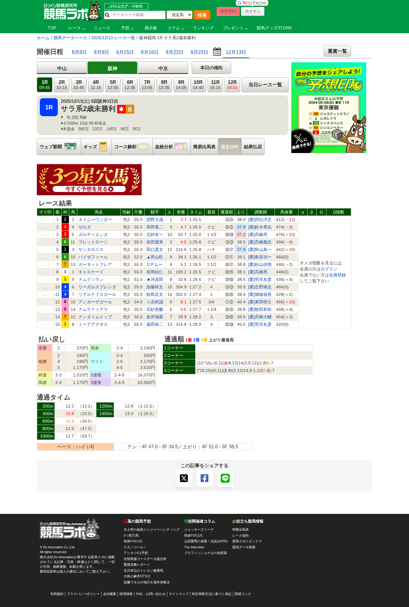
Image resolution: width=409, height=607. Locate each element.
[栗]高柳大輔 (260, 316)
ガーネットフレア (95, 264)
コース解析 (133, 146)
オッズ (97, 146)
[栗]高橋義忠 (260, 242)
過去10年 (230, 146)
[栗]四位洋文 (260, 219)
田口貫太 (154, 249)
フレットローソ (93, 242)
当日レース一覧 (265, 84)
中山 (62, 68)
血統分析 (172, 146)
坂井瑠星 (154, 316)
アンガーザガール (95, 301)
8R (164, 85)
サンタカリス (91, 249)
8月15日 (125, 52)
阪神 (112, 68)
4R (96, 85)
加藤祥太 (154, 286)
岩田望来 (154, 242)
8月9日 (101, 52)
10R (198, 85)
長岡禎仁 (154, 272)
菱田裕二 (154, 324)
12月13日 (236, 52)
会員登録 (337, 275)
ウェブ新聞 (60, 146)
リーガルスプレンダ (97, 286)
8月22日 (175, 52)
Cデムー (155, 264)
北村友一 (154, 234)
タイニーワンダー (95, 219)
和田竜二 (154, 227)
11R (215, 85)
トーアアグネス (93, 324)
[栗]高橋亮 (257, 234)
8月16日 (150, 52)
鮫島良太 (154, 294)
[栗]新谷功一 (260, 257)
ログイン (329, 269)
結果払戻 (253, 146)
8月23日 (199, 52)
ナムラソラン (91, 279)
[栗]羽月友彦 (260, 279)
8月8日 (79, 52)
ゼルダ (84, 227)
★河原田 (154, 279)
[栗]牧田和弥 (260, 309)
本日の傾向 (211, 67)
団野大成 (154, 219)
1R (44, 85)
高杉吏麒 (154, 309)
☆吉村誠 (154, 301)
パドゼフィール (93, 257)
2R (61, 85)
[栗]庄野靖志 (260, 286)
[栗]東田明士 (260, 301)
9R (181, 85)
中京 (163, 68)
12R (232, 85)
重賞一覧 (337, 51)
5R (112, 85)
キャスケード (91, 272)
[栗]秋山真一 (260, 249)
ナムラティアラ (93, 309)
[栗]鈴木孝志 (260, 227)
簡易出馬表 (204, 146)
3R (78, 85)
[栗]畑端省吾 (260, 294)
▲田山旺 (154, 257)
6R (130, 85)
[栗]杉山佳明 (260, 264)
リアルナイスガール (97, 294)
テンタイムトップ (95, 316)
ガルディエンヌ (93, 234)
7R (147, 85)
